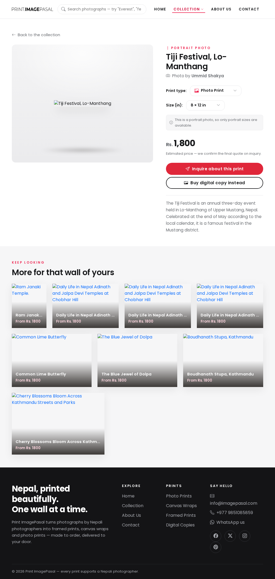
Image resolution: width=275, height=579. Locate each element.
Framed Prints (181, 515)
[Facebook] (215, 536)
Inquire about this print (218, 169)
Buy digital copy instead (217, 183)
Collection (186, 9)
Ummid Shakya (207, 76)
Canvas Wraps (181, 506)
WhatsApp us (230, 522)
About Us (221, 9)
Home (160, 9)
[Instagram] (244, 536)
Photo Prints (179, 496)
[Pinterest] (215, 547)
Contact (249, 9)
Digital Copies (180, 525)
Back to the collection (38, 35)
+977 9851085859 (234, 513)
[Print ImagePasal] (32, 9)
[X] (230, 536)
